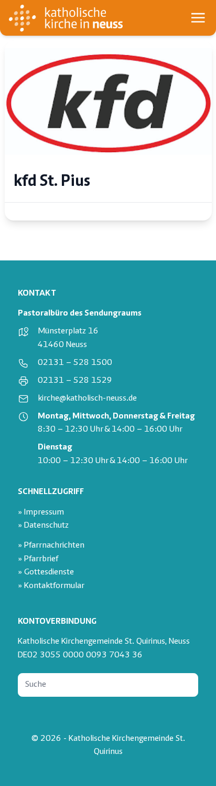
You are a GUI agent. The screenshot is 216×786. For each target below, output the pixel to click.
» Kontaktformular (51, 586)
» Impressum (41, 512)
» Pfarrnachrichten (51, 545)
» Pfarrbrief (38, 559)
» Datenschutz (43, 525)
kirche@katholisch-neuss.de (87, 398)
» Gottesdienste (46, 572)
